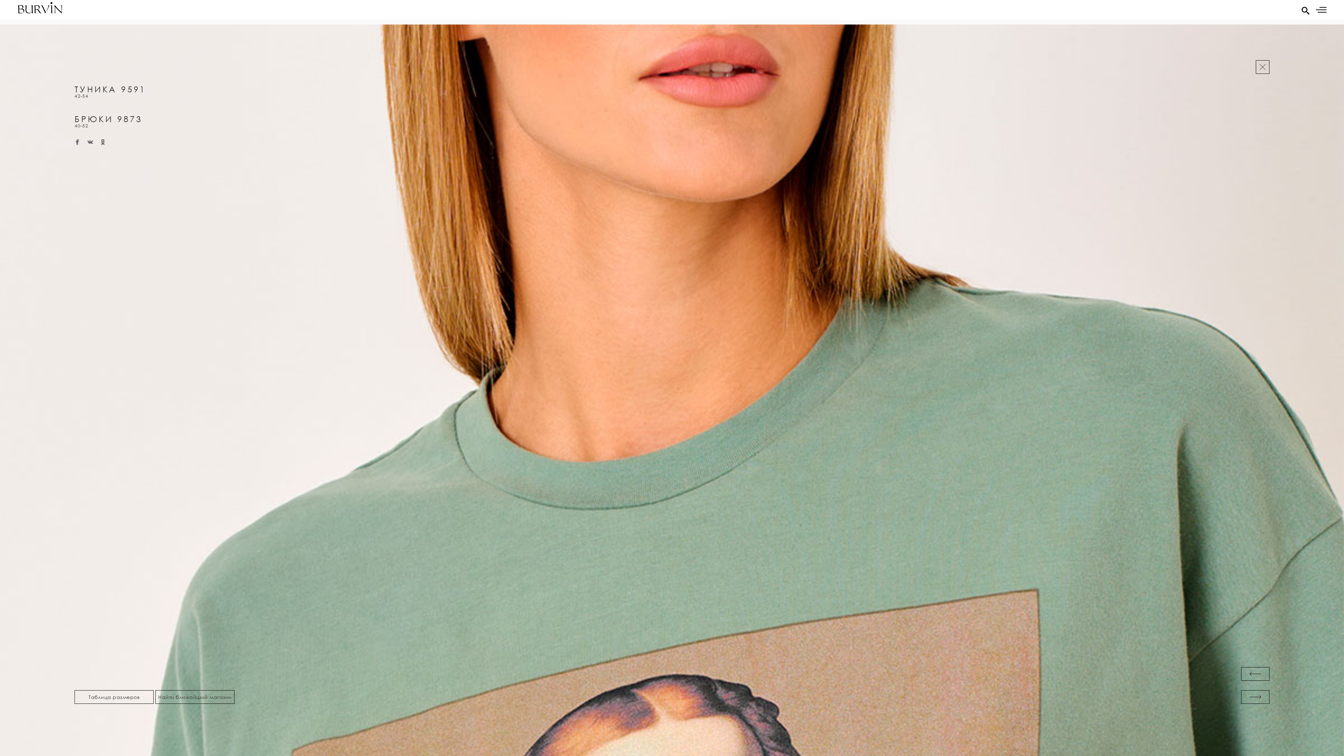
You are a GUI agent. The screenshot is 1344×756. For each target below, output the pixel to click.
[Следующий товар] (1255, 697)
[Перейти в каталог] (1262, 67)
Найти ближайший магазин (195, 697)
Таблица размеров (114, 697)
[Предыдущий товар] (1255, 674)
